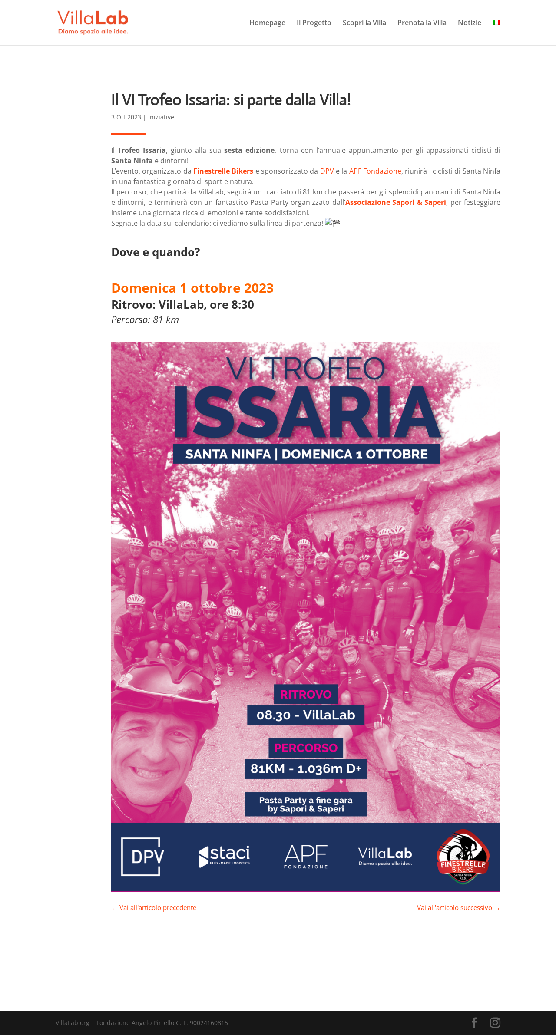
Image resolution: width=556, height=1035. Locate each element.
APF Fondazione (375, 171)
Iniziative (161, 117)
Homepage (267, 23)
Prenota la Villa (422, 23)
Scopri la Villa (364, 23)
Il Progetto (314, 23)
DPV (327, 171)
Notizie (469, 23)
